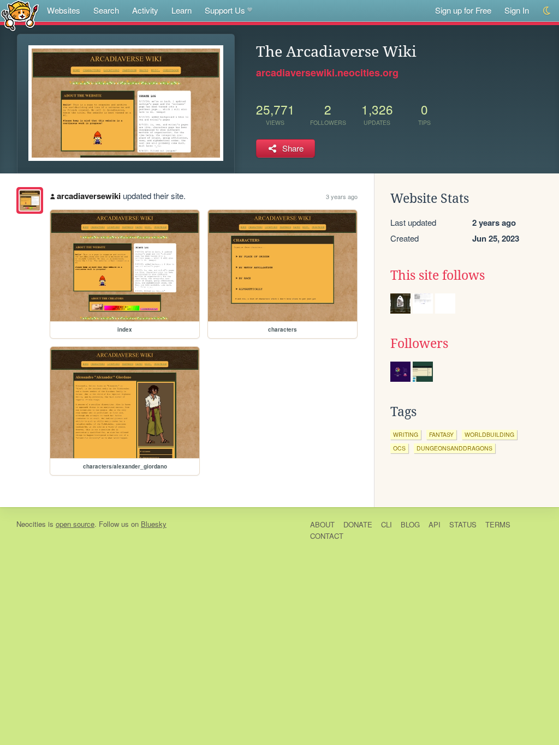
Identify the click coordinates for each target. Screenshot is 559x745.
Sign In (516, 10)
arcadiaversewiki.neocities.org (327, 72)
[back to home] (20, 15)
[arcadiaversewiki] (30, 200)
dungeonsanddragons (454, 448)
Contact (326, 536)
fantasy (441, 434)
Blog (410, 524)
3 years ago (342, 196)
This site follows (437, 275)
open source (75, 524)
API (435, 524)
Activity (145, 10)
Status (463, 524)
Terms (497, 524)
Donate (357, 524)
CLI (386, 524)
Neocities (31, 524)
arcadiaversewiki (89, 196)
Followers (419, 344)
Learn (181, 10)
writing (405, 434)
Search (106, 10)
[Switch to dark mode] (547, 10)
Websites (63, 10)
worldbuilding (489, 434)
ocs (399, 448)
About (322, 524)
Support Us (225, 10)
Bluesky (153, 524)
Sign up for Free (463, 10)
